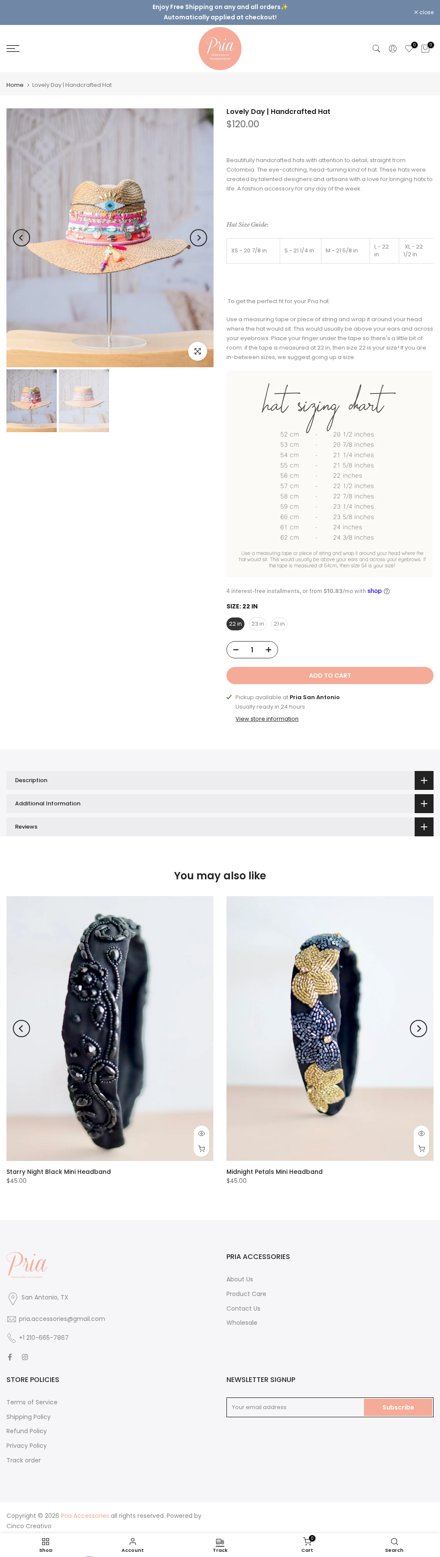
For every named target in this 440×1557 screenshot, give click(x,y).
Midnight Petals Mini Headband (274, 1165)
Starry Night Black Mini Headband (58, 1165)
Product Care (246, 1286)
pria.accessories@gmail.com (62, 1311)
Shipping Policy (28, 1409)
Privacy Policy (26, 1438)
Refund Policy (26, 1424)
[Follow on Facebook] (9, 1350)
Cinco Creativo (29, 1518)
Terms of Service (32, 1395)
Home (15, 78)
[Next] (198, 230)
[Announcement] (220, 8)
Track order (23, 1453)
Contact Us (243, 1301)
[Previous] (21, 230)
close (18, 9)
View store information (267, 712)
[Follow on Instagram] (25, 1350)
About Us (239, 1272)
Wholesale (241, 1315)
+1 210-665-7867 (44, 1330)
